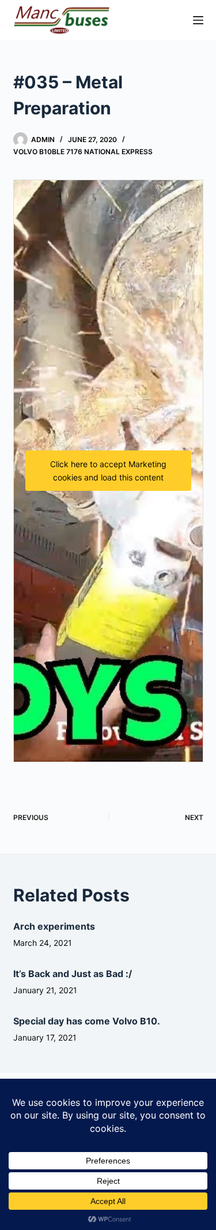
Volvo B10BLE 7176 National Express (83, 151)
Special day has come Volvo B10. (86, 1021)
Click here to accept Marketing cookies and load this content (108, 470)
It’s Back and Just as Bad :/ (72, 973)
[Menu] (198, 20)
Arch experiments (54, 926)
